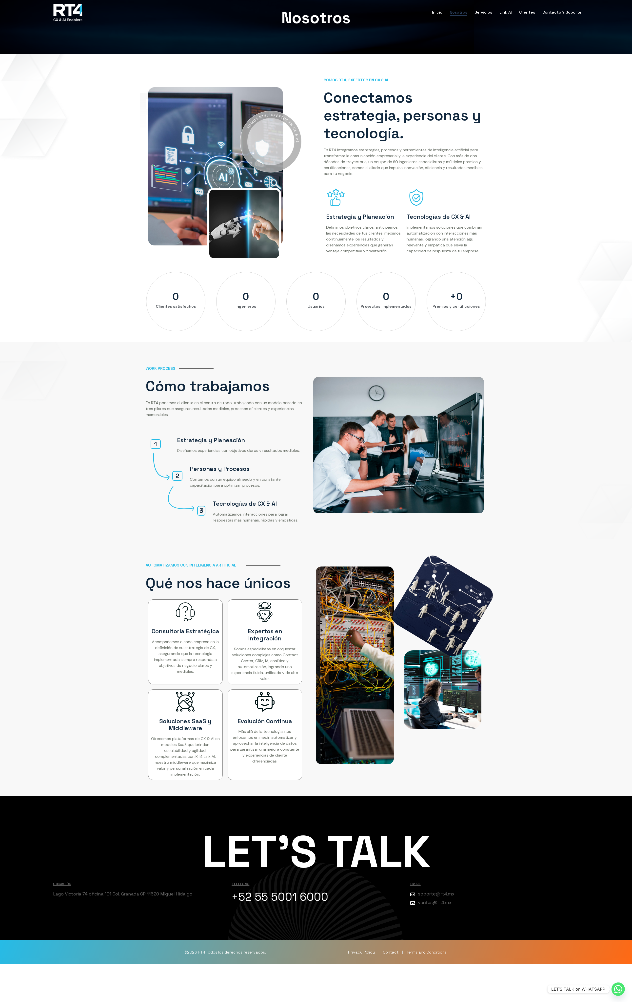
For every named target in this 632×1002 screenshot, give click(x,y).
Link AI (505, 12)
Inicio (437, 12)
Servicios (483, 12)
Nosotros (458, 12)
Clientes (527, 12)
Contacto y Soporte (561, 12)
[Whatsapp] (618, 989)
